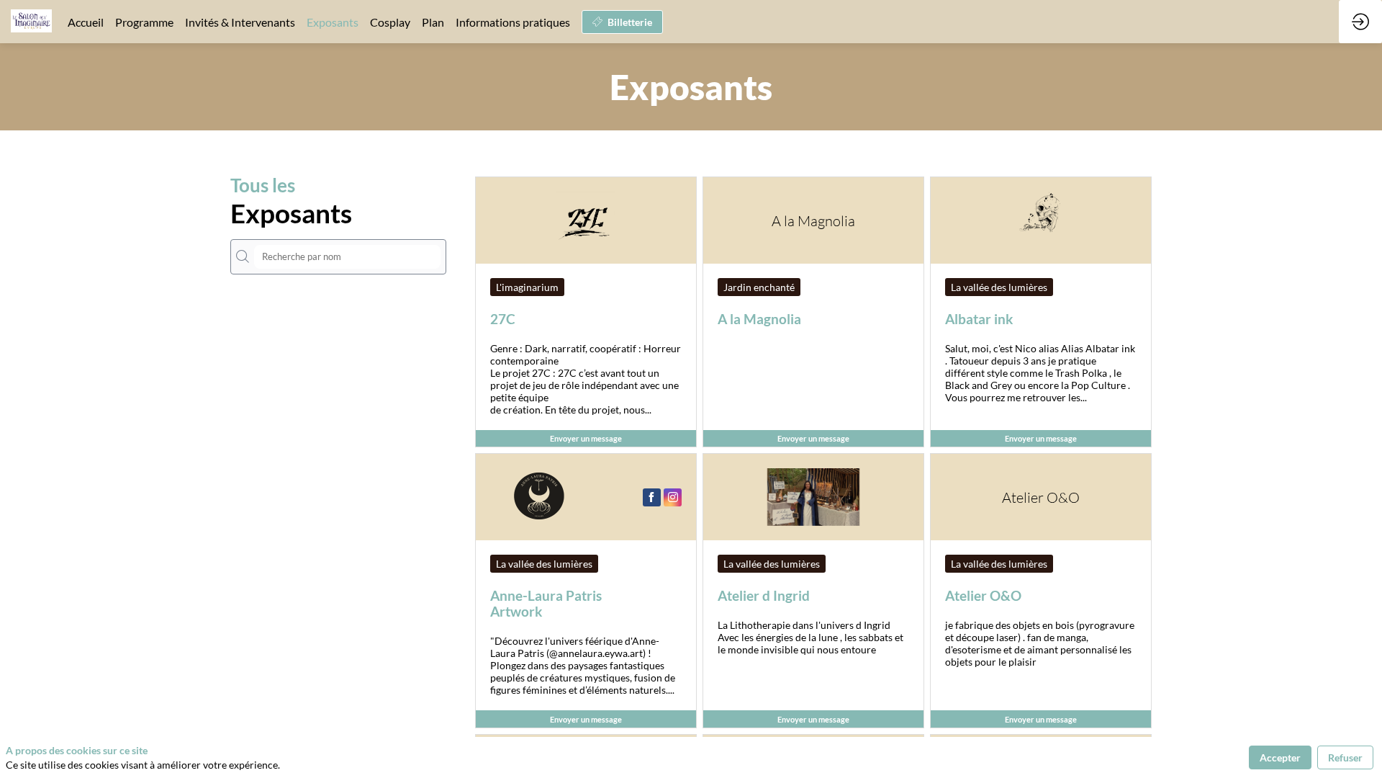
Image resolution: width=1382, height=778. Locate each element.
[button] (622, 22)
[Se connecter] (1360, 21)
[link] (86, 21)
